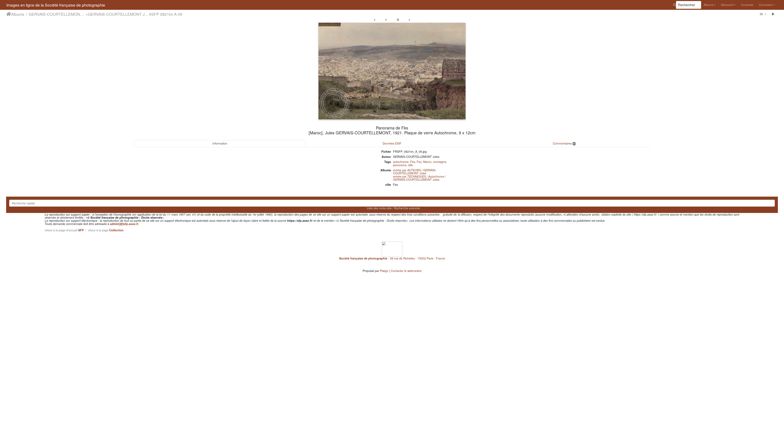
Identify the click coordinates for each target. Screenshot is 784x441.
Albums (708, 5)
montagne (439, 162)
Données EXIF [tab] (392, 143)
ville (410, 165)
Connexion (766, 5)
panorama (399, 165)
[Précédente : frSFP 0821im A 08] (374, 19)
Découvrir (727, 5)
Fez (419, 162)
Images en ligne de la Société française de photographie (55, 5)
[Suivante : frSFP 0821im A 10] (409, 19)
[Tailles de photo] (763, 14)
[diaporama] (773, 14)
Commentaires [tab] (564, 143)
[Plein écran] (398, 19)
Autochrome (436, 176)
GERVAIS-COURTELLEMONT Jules (57, 14)
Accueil (8, 14)
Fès (412, 162)
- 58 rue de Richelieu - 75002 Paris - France (392, 258)
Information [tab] (220, 143)
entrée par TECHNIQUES (409, 176)
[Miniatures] (386, 19)
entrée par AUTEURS (407, 170)
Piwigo (384, 271)
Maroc (427, 162)
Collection (116, 230)
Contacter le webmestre (406, 271)
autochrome (401, 162)
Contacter (747, 5)
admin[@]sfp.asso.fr (124, 224)
